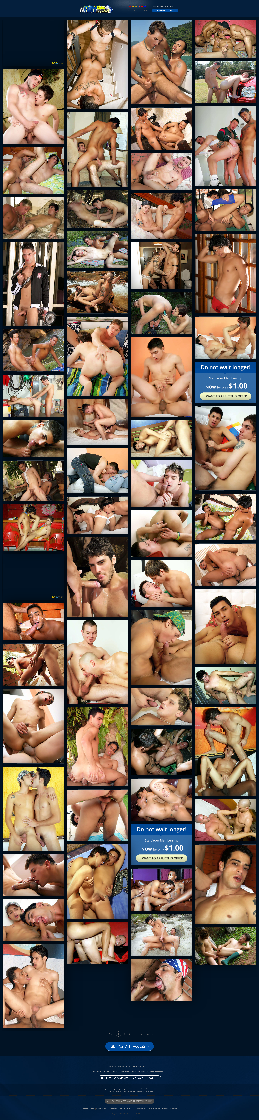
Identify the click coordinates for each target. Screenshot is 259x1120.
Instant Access (137, 1066)
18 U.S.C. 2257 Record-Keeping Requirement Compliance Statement (147, 1109)
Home (111, 1066)
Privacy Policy (174, 1109)
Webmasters (113, 1109)
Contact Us (122, 1109)
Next (149, 1034)
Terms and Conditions (87, 1109)
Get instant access (164, 10)
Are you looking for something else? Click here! (129, 1101)
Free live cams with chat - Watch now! (129, 1078)
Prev (110, 1034)
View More (146, 1066)
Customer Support (101, 1109)
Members (118, 1066)
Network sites (158, 6)
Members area (170, 6)
